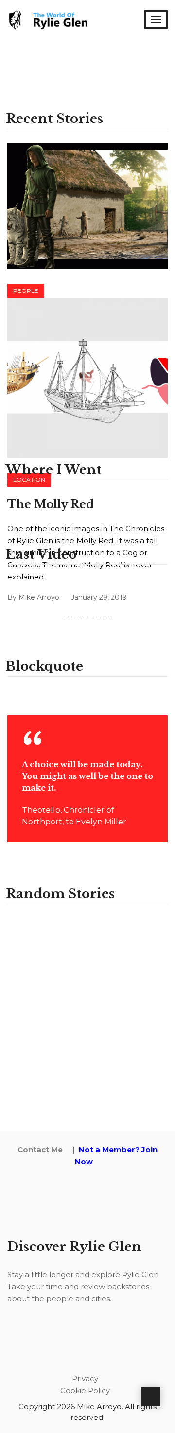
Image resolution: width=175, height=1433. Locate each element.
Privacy (85, 1378)
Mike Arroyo (38, 597)
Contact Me (40, 1149)
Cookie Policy (85, 1390)
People (25, 290)
